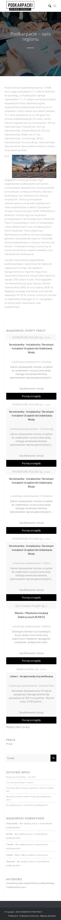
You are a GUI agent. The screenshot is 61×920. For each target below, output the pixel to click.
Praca (9, 743)
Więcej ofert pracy (18, 727)
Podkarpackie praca (16, 887)
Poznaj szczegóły (31, 396)
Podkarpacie (13, 916)
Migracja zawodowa (48, 916)
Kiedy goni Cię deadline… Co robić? (21, 776)
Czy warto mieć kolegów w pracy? (20, 782)
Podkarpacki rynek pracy (29, 916)
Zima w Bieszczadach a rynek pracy (31, 854)
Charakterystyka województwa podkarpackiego (30, 883)
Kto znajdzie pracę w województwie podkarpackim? (27, 805)
